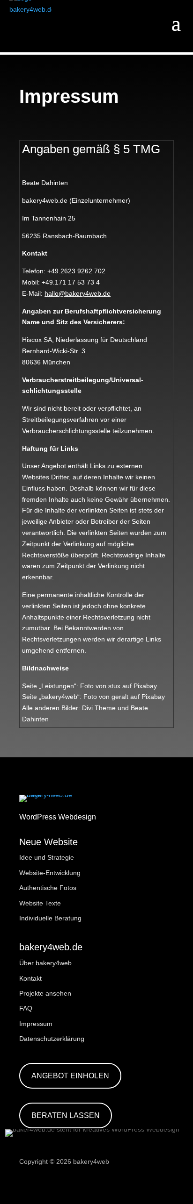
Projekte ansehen (45, 993)
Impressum (35, 1023)
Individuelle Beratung (50, 918)
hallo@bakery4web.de (78, 293)
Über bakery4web (45, 963)
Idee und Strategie (46, 857)
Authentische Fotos (47, 887)
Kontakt (30, 978)
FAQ (25, 1008)
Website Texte (40, 903)
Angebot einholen (70, 1076)
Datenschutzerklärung (51, 1038)
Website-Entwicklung (50, 872)
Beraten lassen (65, 1115)
